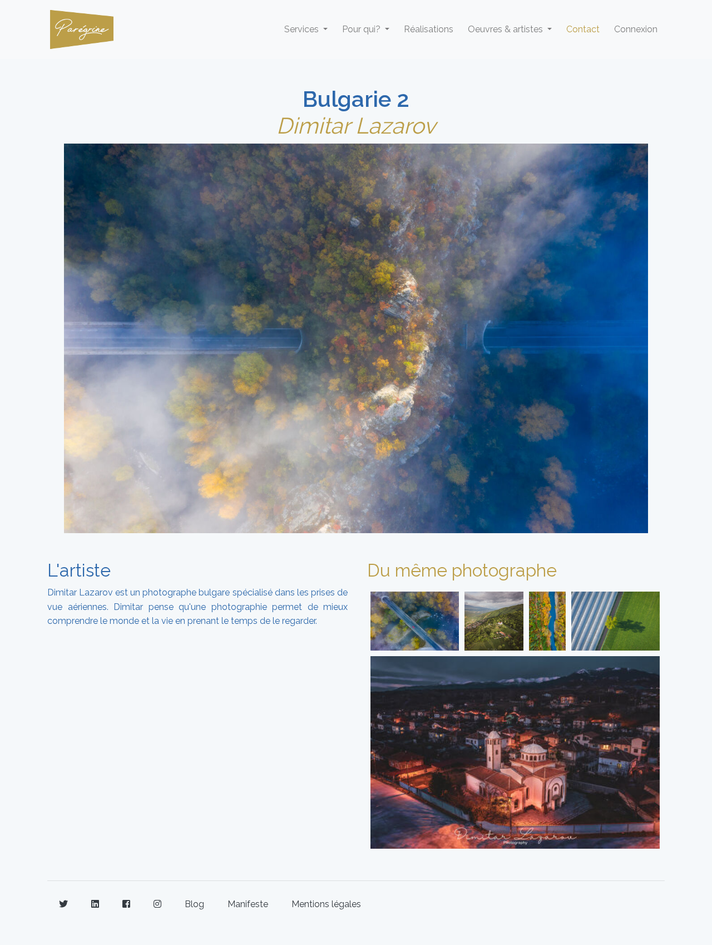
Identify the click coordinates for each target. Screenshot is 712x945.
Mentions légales (326, 904)
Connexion (635, 29)
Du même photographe (462, 570)
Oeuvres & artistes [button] (506, 29)
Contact (583, 29)
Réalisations (428, 29)
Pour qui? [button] (362, 29)
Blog (194, 904)
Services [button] (302, 29)
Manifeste (248, 904)
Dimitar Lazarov (356, 125)
